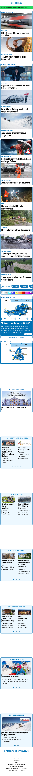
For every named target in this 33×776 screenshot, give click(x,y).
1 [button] (24, 318)
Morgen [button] (16, 300)
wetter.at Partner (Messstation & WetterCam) (17, 768)
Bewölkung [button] (15, 286)
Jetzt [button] (4, 318)
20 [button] (11, 318)
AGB (16, 762)
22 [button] (16, 318)
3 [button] (28, 318)
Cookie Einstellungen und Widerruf (16, 770)
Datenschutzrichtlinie (16, 758)
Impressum (16, 756)
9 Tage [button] (27, 300)
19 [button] (8, 318)
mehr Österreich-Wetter (16, 337)
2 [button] (26, 318)
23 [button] (19, 318)
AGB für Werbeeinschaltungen (16, 766)
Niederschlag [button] (6, 286)
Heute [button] (6, 300)
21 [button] (14, 318)
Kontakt (16, 754)
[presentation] (1, 319)
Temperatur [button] (24, 286)
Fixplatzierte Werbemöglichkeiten (16, 764)
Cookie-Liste (16, 760)
